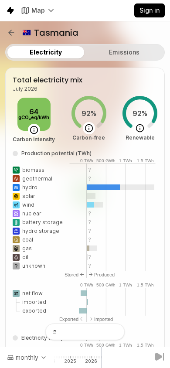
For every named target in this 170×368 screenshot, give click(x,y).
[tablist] (85, 52)
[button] (11, 33)
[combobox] (27, 358)
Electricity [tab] (46, 52)
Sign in (149, 10)
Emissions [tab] (124, 52)
